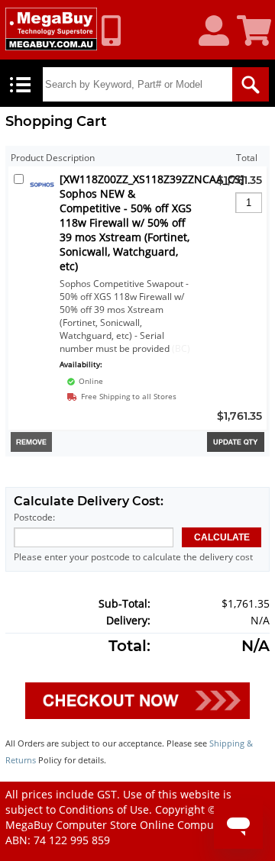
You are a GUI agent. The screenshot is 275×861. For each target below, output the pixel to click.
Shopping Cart (256, 31)
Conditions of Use (104, 809)
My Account (219, 31)
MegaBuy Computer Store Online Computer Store (131, 824)
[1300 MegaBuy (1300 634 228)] (117, 30)
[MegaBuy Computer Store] (51, 29)
